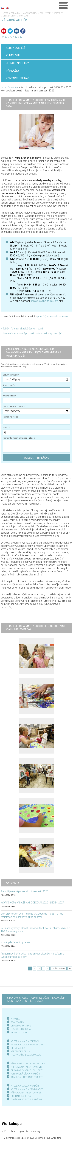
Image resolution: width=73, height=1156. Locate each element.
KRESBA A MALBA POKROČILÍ (25, 1041)
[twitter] (10, 31)
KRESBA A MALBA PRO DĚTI (25, 1085)
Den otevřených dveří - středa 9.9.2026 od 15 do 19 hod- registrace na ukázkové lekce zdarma (32, 915)
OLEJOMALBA (18, 1048)
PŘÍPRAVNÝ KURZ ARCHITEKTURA (28, 1063)
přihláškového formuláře (44, 301)
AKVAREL (15, 1019)
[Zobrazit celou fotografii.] (36, 656)
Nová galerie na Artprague (15, 942)
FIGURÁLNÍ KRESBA (21, 1029)
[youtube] (3, 31)
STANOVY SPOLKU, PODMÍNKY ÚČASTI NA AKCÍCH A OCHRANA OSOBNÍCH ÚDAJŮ (36, 999)
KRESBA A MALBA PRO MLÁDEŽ (27, 1089)
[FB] (23, 31)
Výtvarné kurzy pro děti (48, 333)
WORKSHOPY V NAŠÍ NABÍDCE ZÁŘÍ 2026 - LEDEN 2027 (32, 902)
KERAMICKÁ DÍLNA (20, 1051)
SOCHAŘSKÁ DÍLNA (21, 1096)
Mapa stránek (30, 13)
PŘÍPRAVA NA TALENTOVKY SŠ (26, 1092)
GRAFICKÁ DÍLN (19, 1032)
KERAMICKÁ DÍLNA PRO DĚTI (25, 1073)
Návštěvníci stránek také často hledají (22, 328)
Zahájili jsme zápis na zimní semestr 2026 (24, 891)
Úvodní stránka (11, 13)
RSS (41, 13)
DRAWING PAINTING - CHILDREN (27, 1070)
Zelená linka (9, 16)
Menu (63, 5)
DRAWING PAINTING (21, 1025)
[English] (7, 7)
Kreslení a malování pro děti (18, 333)
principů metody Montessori (53, 316)
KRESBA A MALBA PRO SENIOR (26, 1044)
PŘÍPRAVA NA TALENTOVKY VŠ (26, 1067)
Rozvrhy (58, 13)
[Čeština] (2, 7)
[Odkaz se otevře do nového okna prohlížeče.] (36, 131)
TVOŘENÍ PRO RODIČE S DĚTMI (26, 1099)
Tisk (48, 13)
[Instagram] (16, 31)
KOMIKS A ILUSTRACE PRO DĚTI (27, 1077)
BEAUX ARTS (17, 1022)
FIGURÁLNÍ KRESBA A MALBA (26, 1054)
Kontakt (23, 16)
